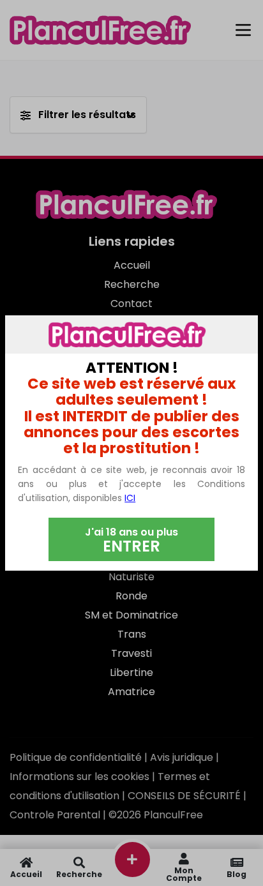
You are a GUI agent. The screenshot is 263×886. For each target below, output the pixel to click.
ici (129, 498)
